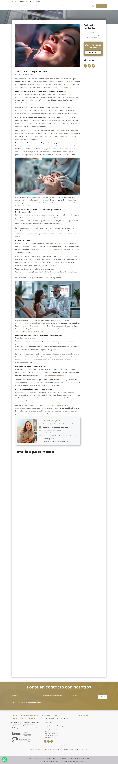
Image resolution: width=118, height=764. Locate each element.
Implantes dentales (54, 749)
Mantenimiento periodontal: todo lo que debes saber (39, 512)
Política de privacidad (33, 702)
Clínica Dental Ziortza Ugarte (38, 749)
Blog (92, 6)
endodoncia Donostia (56, 375)
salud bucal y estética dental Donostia (31, 326)
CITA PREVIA (101, 6)
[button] (4, 759)
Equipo (72, 6)
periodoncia (58, 405)
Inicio (30, 6)
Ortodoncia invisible (76, 749)
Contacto (86, 749)
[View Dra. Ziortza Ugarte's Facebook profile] (40, 427)
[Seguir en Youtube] (93, 66)
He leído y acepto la (27, 702)
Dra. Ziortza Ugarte (51, 420)
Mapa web (80, 761)
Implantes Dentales (40, 6)
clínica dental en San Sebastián (59, 87)
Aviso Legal (38, 761)
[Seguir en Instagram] (89, 66)
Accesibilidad (72, 761)
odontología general (25, 392)
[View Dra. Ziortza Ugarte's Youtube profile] (40, 431)
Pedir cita (93, 52)
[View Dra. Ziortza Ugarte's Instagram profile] (40, 435)
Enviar (102, 697)
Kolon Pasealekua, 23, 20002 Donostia (31, 1)
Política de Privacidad (61, 761)
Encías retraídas (23, 657)
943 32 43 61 (15, 1)
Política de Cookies (48, 761)
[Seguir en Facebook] (85, 66)
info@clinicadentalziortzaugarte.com (56, 726)
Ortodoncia (52, 6)
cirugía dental (54, 249)
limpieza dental (22, 215)
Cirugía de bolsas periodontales (30, 588)
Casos (88, 6)
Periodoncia (29, 75)
